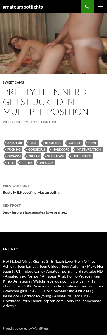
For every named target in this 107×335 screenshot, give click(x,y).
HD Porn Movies (51, 291)
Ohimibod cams (29, 271)
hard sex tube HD (88, 271)
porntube (48, 122)
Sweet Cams (13, 82)
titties (26, 162)
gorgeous (36, 149)
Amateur (14, 143)
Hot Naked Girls (16, 261)
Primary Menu (100, 6)
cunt (92, 143)
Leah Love (64, 261)
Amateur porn (58, 271)
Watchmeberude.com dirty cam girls (64, 281)
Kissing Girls (43, 261)
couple (75, 143)
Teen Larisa (26, 266)
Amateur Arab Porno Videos (66, 276)
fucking (14, 149)
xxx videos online (61, 286)
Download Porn (16, 300)
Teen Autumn (72, 266)
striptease (55, 156)
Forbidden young (36, 296)
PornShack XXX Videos (24, 286)
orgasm (14, 156)
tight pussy (81, 156)
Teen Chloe (48, 266)
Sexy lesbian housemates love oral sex (35, 208)
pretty (34, 156)
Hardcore (61, 149)
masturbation (89, 149)
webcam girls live (19, 291)
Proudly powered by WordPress (26, 328)
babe (33, 143)
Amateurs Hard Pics (71, 296)
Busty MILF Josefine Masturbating (31, 189)
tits (10, 162)
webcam (47, 162)
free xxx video (91, 286)
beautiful (53, 143)
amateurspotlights (23, 7)
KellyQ (81, 261)
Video (8, 122)
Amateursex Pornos (22, 276)
